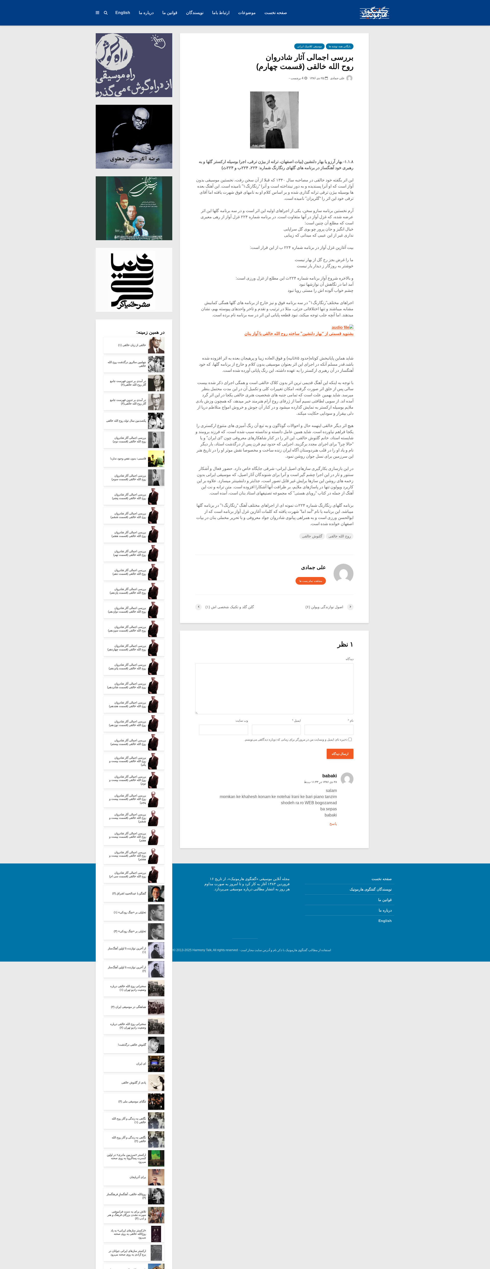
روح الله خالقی (339, 536)
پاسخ (333, 824)
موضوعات (247, 12)
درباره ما (146, 12)
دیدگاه (349, 659)
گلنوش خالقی (312, 536)
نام (350, 720)
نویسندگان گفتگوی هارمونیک (371, 889)
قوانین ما (169, 12)
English (122, 12)
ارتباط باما (220, 12)
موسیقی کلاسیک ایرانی (309, 46)
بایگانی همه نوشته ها (340, 46)
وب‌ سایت (242, 720)
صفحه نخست (275, 12)
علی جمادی (337, 78)
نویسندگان (194, 12)
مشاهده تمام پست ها (310, 581)
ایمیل (296, 720)
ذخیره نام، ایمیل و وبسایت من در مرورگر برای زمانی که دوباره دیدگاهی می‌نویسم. (295, 739)
